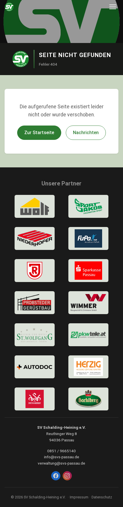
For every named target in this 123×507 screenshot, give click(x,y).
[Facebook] (55, 475)
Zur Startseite (39, 132)
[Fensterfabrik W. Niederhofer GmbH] (35, 238)
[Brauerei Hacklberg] (88, 398)
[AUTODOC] (35, 366)
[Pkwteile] (88, 334)
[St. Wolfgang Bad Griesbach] (35, 334)
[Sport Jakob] (88, 206)
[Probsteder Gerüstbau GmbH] (35, 302)
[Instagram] (67, 475)
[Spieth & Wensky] (35, 398)
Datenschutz (102, 497)
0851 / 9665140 (61, 451)
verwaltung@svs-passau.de (61, 463)
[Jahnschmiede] (35, 270)
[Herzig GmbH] (88, 366)
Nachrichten (86, 132)
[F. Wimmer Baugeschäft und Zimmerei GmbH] (88, 302)
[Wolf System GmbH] (35, 206)
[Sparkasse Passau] (88, 270)
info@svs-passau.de (61, 457)
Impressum (79, 497)
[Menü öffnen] (112, 6)
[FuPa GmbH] (88, 238)
